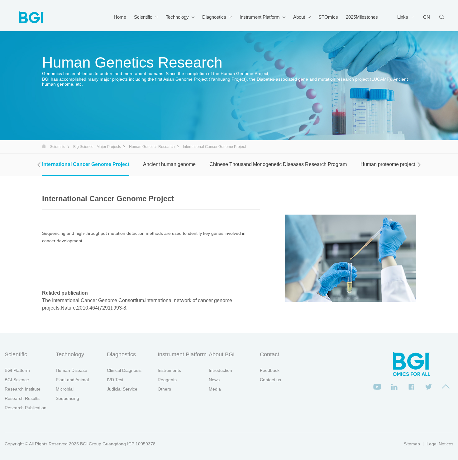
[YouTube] (377, 387)
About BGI (222, 354)
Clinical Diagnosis (124, 370)
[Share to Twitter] (428, 387)
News (214, 379)
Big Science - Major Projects (97, 147)
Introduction (220, 370)
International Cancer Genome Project (85, 164)
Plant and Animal (72, 379)
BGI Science (17, 379)
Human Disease (71, 370)
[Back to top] (445, 387)
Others (164, 388)
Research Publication (25, 407)
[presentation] (39, 165)
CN (426, 17)
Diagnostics (214, 17)
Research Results (22, 398)
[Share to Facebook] (411, 387)
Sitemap (412, 443)
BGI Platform (17, 370)
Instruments (169, 370)
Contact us (270, 379)
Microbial (65, 388)
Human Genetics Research (152, 147)
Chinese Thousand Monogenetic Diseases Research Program (278, 164)
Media (215, 388)
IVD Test (115, 379)
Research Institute (23, 388)
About (299, 17)
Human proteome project (387, 164)
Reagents (167, 379)
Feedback (269, 370)
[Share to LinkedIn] (394, 387)
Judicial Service (122, 388)
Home (120, 17)
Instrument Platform (260, 17)
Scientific (143, 17)
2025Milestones (362, 17)
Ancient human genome (169, 164)
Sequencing (67, 398)
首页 (44, 146)
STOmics (328, 17)
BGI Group (90, 443)
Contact (269, 354)
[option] (350, 258)
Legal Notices (440, 443)
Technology (177, 17)
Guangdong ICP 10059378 (129, 443)
